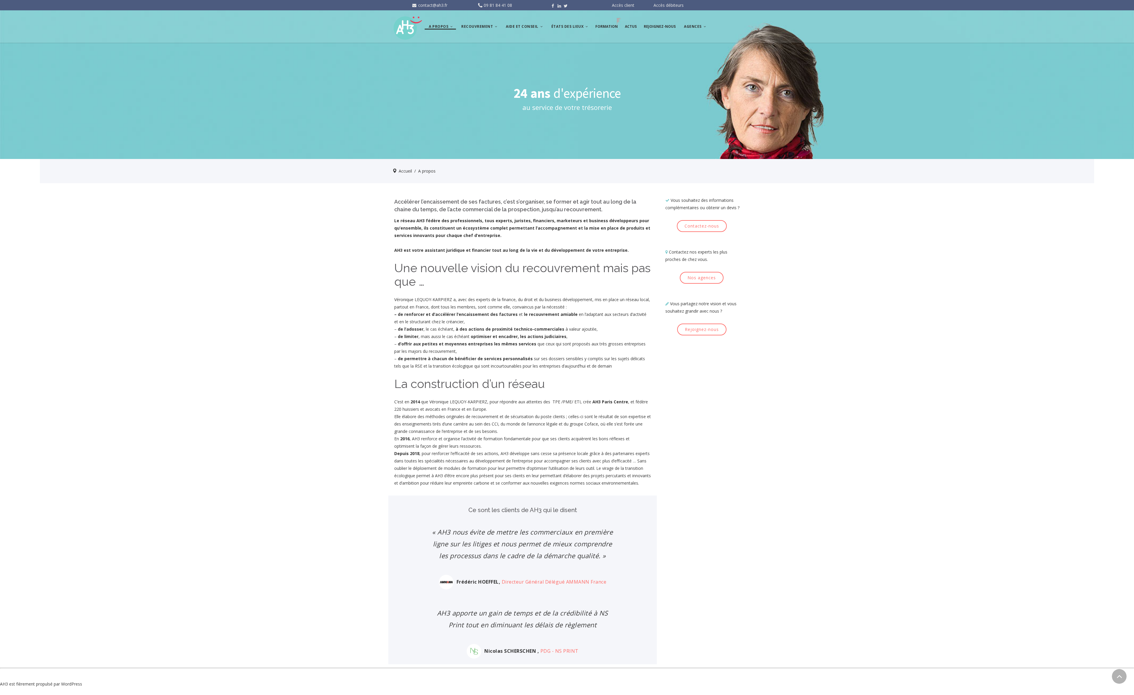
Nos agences (701, 277)
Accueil (405, 171)
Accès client (623, 5)
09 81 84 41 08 (498, 5)
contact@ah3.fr (432, 5)
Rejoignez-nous (702, 329)
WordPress (71, 684)
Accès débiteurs (669, 5)
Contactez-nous (702, 226)
